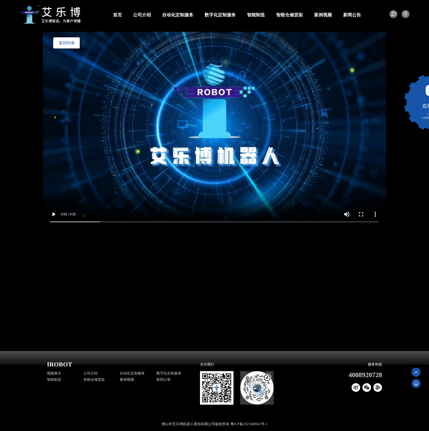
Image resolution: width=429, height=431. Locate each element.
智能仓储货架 (289, 14)
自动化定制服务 (177, 14)
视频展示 (54, 373)
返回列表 (67, 43)
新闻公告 (352, 14)
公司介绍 (142, 14)
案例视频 (323, 14)
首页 (117, 14)
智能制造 (256, 14)
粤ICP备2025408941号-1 (248, 424)
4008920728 (365, 374)
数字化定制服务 (220, 14)
